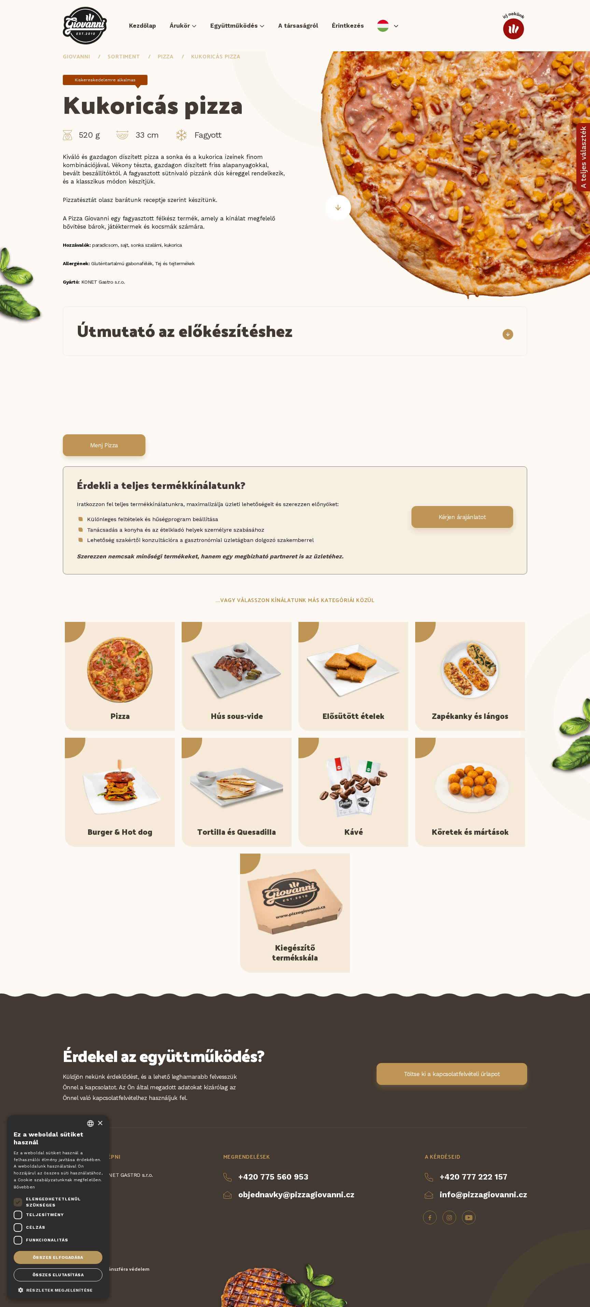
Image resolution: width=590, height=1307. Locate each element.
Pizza (165, 56)
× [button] (99, 1123)
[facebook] (429, 1217)
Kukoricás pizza (215, 56)
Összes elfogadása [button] (58, 1257)
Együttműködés (234, 25)
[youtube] (468, 1217)
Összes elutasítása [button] (58, 1274)
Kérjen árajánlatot (462, 517)
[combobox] (90, 1123)
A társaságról (298, 25)
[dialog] (58, 1207)
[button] (58, 1289)
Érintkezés (348, 25)
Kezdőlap (142, 25)
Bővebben (24, 1187)
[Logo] (85, 25)
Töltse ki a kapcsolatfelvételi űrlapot (452, 1074)
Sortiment (124, 56)
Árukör (180, 25)
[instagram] (449, 1217)
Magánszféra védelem (124, 1269)
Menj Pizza (104, 445)
